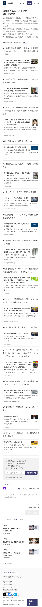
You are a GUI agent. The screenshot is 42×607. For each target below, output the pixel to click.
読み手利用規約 (7, 584)
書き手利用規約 (7, 582)
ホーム (9, 519)
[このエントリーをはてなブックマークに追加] (15, 594)
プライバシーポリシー (9, 587)
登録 (29, 3)
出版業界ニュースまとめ (15, 3)
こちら (20, 477)
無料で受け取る (31, 473)
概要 (21, 519)
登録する (31, 602)
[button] (4, 488)
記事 (15, 519)
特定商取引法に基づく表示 (11, 590)
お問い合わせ (7, 592)
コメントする (32, 512)
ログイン (36, 3)
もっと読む (7, 563)
